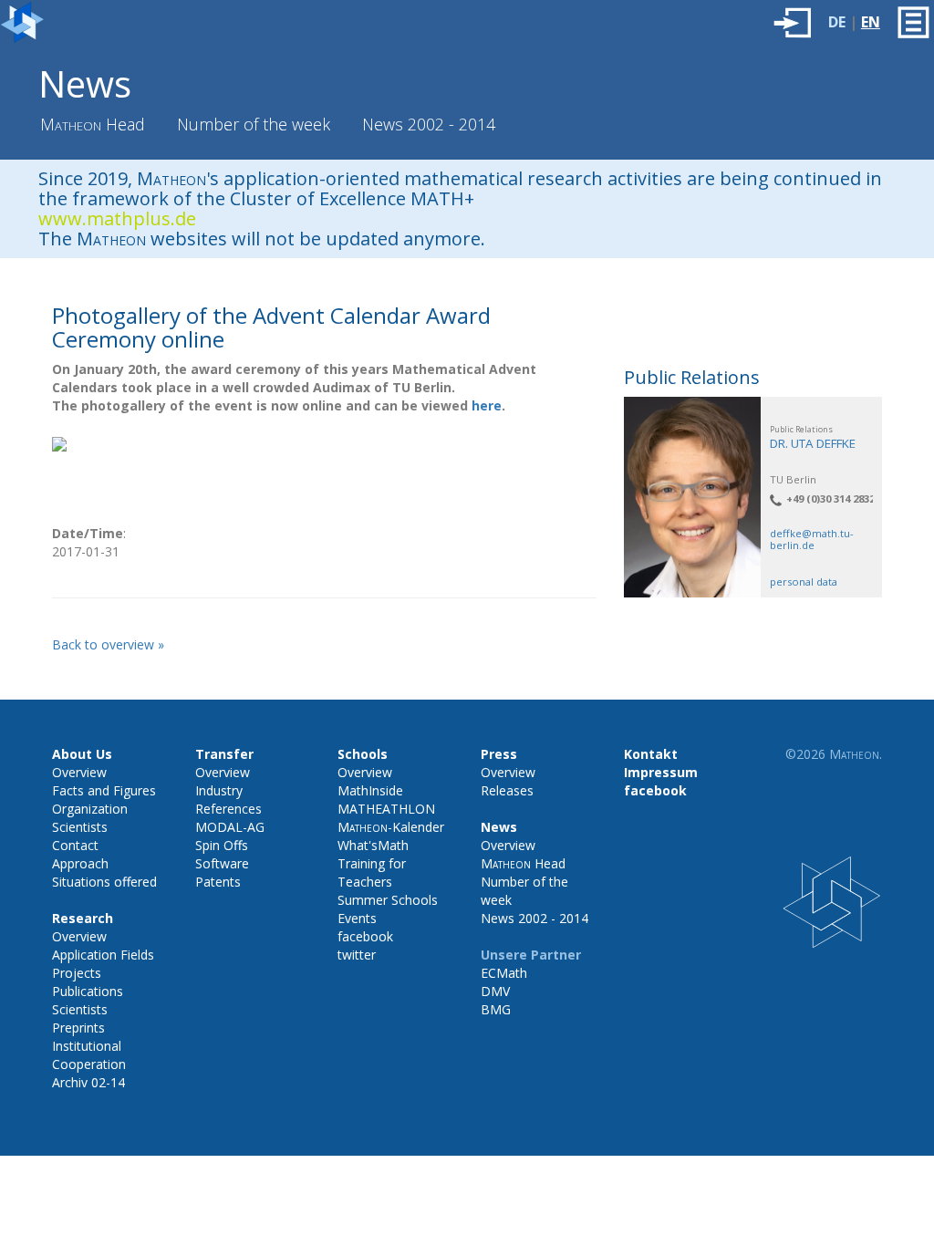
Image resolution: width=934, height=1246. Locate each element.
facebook (365, 936)
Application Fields (103, 954)
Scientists (80, 827)
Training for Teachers (371, 872)
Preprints (78, 1027)
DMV (495, 991)
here (487, 405)
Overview (79, 772)
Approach (80, 863)
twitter (356, 954)
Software (222, 863)
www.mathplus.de (117, 218)
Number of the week (253, 124)
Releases (507, 790)
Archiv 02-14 (88, 1082)
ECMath (504, 972)
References (228, 808)
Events (357, 918)
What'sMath (373, 845)
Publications (87, 991)
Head (92, 124)
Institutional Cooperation (89, 1055)
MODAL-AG (230, 827)
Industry (219, 790)
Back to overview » (108, 644)
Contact (75, 845)
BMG (496, 1009)
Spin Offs (221, 845)
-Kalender (390, 827)
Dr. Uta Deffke (813, 443)
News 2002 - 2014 (428, 124)
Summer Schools (387, 900)
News (84, 83)
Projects (76, 972)
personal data (803, 581)
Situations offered (104, 881)
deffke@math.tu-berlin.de (812, 539)
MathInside (370, 790)
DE (837, 22)
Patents (218, 881)
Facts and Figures (104, 790)
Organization (90, 808)
